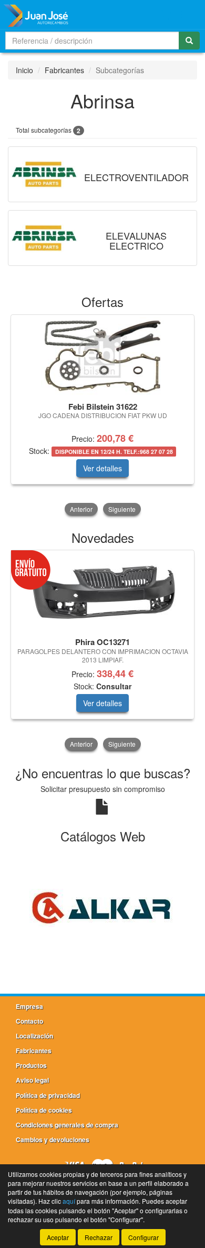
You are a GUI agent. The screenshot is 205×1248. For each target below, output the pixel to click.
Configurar (143, 1237)
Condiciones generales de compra (67, 1125)
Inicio (24, 70)
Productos (31, 1065)
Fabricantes (64, 70)
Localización (34, 1036)
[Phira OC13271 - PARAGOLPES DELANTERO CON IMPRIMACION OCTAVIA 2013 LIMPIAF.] (102, 592)
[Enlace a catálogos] (102, 906)
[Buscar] (189, 40)
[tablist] (102, 416)
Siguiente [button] (122, 508)
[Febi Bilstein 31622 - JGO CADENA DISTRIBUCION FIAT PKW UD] (102, 356)
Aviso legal (32, 1080)
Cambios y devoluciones (52, 1139)
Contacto (29, 1021)
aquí (69, 1200)
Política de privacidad (48, 1095)
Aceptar (58, 1237)
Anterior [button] (81, 508)
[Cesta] (166, 14)
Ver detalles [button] (102, 468)
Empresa (29, 1006)
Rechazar (98, 1237)
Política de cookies (44, 1110)
